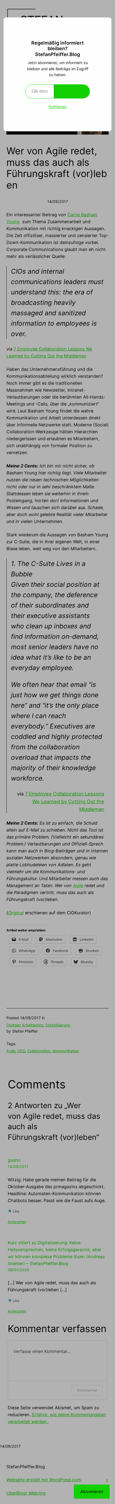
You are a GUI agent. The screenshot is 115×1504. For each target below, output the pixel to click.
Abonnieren (71, 91)
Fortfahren (58, 106)
